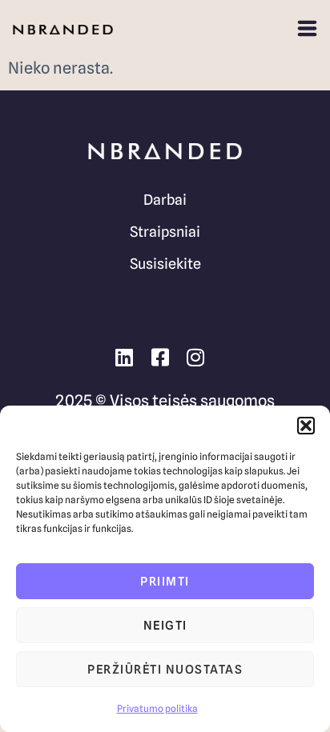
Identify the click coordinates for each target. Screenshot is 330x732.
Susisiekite (165, 263)
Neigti (165, 625)
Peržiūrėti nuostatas (165, 669)
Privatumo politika (157, 708)
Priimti (165, 581)
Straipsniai (165, 231)
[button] (306, 426)
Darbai (165, 199)
